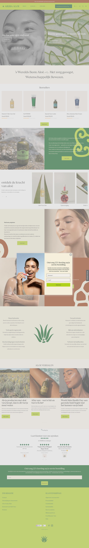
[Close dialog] (71, 255)
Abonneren (58, 284)
